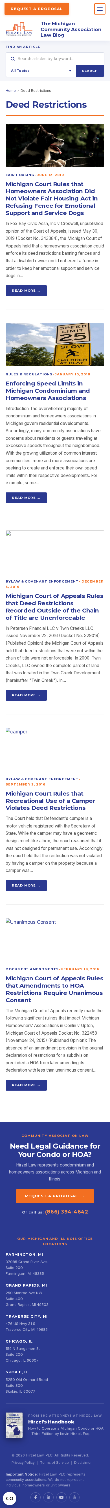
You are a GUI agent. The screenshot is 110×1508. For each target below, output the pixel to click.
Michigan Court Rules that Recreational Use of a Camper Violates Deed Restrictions (50, 801)
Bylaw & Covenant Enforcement (42, 581)
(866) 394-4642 (66, 1212)
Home (11, 90)
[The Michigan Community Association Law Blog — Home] (19, 29)
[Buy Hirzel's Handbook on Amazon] (14, 1425)
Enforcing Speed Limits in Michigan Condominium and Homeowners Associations (48, 390)
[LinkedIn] (48, 1497)
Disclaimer (83, 1462)
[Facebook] (35, 1497)
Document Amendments (32, 969)
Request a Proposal (37, 9)
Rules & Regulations (29, 374)
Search (90, 71)
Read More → (26, 291)
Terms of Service (54, 1462)
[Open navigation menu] (99, 9)
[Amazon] (74, 1497)
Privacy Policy (23, 1462)
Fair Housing (20, 175)
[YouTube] (61, 1497)
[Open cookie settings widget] (9, 1498)
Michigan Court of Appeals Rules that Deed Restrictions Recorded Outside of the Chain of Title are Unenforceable (54, 606)
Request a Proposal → (55, 1196)
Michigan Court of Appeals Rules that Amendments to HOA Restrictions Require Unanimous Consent (54, 989)
